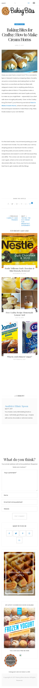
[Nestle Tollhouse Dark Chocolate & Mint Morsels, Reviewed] (19, 250)
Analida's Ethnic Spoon (16, 406)
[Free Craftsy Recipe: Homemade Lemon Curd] (19, 294)
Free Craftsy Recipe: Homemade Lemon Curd (19, 313)
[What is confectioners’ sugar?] (19, 338)
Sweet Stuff (19, 24)
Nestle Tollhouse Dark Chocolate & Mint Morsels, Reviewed (19, 269)
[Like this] (30, 204)
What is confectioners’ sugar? (19, 356)
